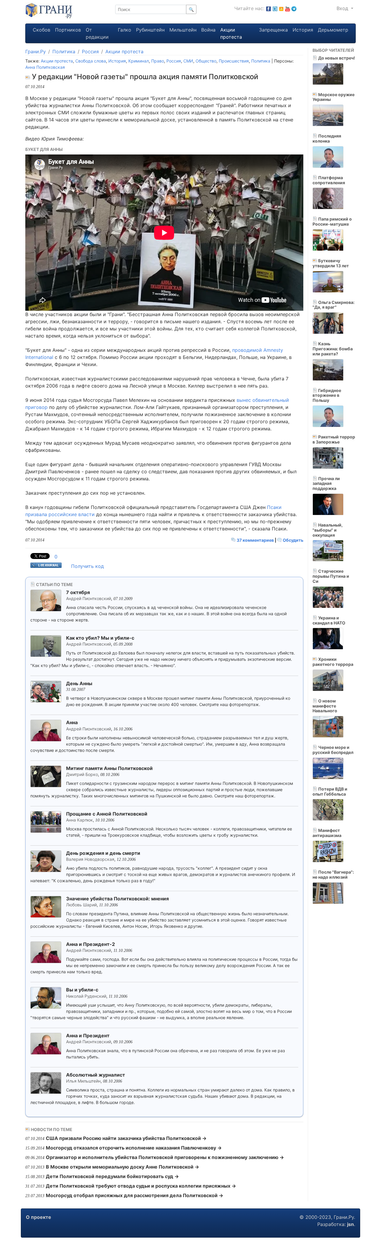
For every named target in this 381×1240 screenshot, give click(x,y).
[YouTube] (287, 8)
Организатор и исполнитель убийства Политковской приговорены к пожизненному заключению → (165, 1157)
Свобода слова (90, 60)
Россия (90, 51)
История (303, 30)
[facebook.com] (268, 8)
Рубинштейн (150, 30)
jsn (350, 1224)
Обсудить (292, 540)
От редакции (97, 33)
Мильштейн (182, 30)
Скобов (41, 30)
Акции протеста (231, 33)
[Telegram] (293, 8)
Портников (68, 30)
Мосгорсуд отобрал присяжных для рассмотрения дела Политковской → (134, 1195)
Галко (124, 30)
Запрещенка (273, 30)
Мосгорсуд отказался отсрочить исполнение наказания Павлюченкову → (134, 1148)
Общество (206, 60)
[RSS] (281, 8)
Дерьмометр (333, 30)
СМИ (188, 60)
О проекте (38, 1217)
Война (208, 30)
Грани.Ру (35, 51)
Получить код (87, 566)
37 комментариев (255, 540)
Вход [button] (343, 8)
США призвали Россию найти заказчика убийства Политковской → (126, 1138)
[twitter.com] (275, 8)
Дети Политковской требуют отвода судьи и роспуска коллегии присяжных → (141, 1186)
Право (157, 60)
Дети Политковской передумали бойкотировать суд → (112, 1176)
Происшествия (234, 60)
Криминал (138, 60)
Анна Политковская (45, 67)
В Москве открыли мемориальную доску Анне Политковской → (122, 1167)
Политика (63, 51)
